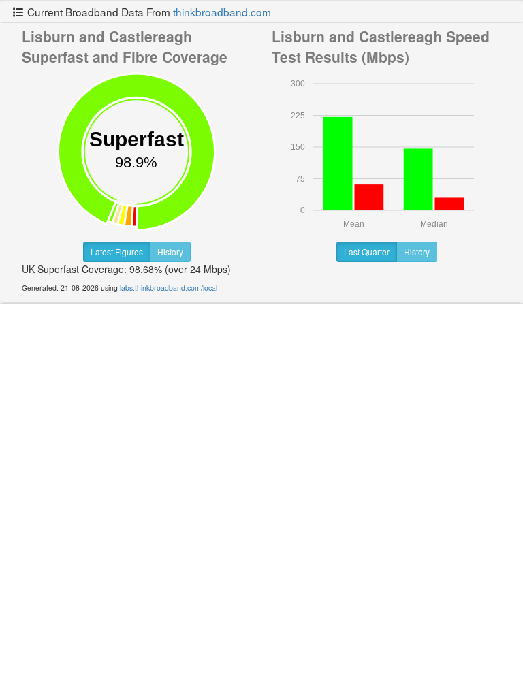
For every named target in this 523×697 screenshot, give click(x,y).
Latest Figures (117, 251)
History (170, 251)
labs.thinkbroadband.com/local (168, 287)
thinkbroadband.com (222, 11)
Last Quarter (367, 251)
